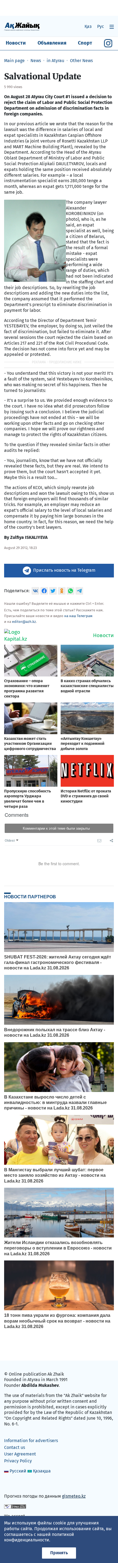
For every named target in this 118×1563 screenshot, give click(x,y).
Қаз (88, 26)
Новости (16, 43)
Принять (59, 1552)
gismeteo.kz (74, 1496)
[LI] (16, 1484)
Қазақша (42, 1471)
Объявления (52, 43)
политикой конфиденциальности (39, 1537)
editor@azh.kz (24, 622)
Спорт (85, 43)
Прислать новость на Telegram (64, 570)
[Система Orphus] (15, 1506)
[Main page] (22, 26)
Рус (100, 26)
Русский (18, 1471)
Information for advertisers (31, 1440)
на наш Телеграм (78, 616)
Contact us (14, 1447)
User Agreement (20, 1454)
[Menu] (111, 27)
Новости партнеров (30, 896)
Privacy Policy (18, 1460)
